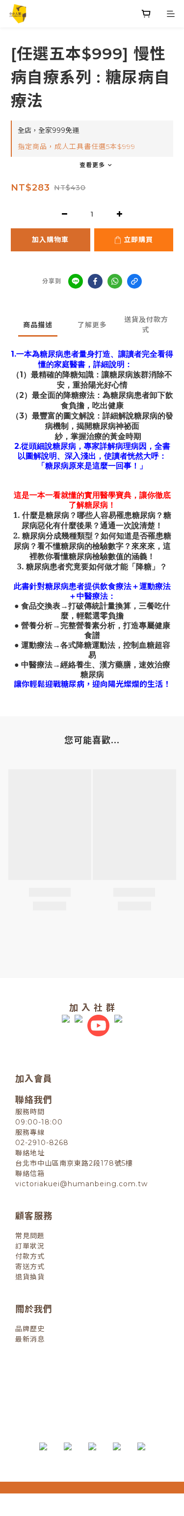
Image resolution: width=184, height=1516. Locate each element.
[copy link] (134, 281)
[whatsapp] (114, 281)
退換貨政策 (50, 1382)
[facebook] (95, 281)
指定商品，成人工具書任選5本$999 (76, 146)
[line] (75, 281)
